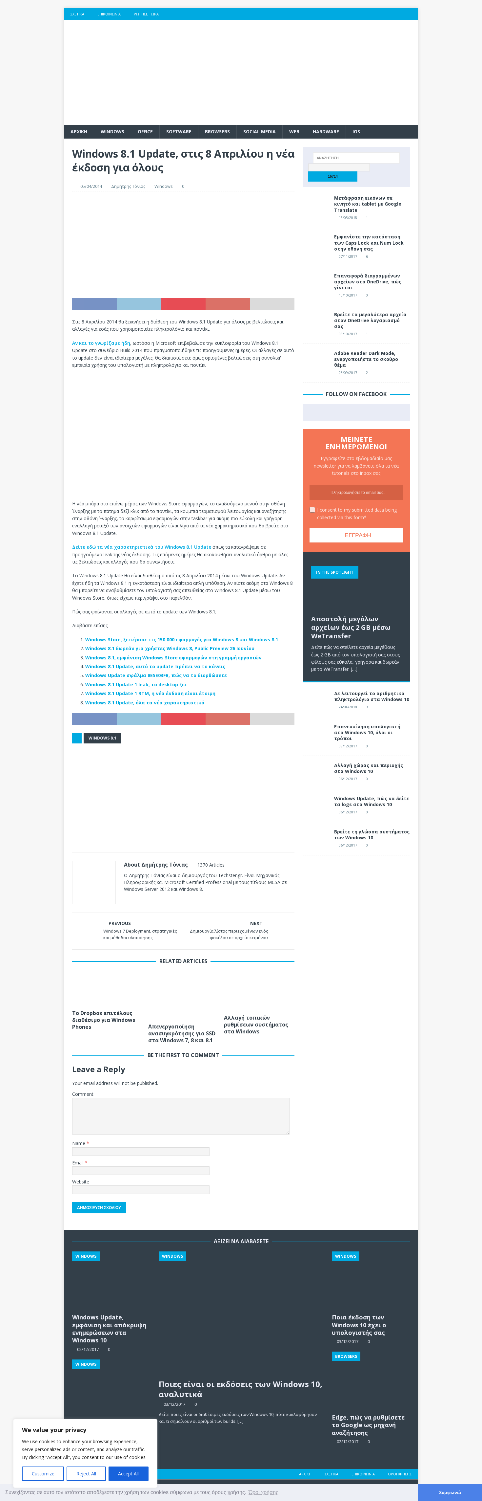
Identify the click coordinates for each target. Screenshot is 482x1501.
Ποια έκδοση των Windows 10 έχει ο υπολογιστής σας (359, 1324)
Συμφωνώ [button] (450, 1492)
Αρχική (305, 1473)
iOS (356, 131)
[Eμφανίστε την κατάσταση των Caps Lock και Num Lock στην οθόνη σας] (316, 244)
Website (80, 1182)
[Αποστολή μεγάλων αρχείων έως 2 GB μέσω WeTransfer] (356, 586)
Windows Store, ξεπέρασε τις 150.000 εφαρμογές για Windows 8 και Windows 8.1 (181, 639)
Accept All (128, 1473)
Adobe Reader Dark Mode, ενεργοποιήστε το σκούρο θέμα (366, 359)
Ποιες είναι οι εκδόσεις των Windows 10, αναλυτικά (240, 1389)
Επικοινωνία (109, 13)
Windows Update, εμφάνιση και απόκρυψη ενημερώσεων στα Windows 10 (109, 1328)
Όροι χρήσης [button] (263, 1492)
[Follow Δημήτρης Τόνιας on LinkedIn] (167, 900)
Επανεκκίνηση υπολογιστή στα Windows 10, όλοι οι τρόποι (367, 732)
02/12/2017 (347, 1442)
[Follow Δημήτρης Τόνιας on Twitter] (145, 900)
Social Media (259, 131)
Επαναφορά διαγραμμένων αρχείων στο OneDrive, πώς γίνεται (367, 282)
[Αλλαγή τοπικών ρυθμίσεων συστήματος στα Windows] (259, 991)
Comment (82, 1094)
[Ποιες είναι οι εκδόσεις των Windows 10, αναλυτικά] (241, 1313)
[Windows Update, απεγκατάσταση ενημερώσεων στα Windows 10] (111, 1388)
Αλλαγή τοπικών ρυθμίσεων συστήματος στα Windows (256, 1024)
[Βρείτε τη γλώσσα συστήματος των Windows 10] (316, 839)
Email (78, 1162)
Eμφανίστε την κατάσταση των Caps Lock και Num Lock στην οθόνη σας (369, 242)
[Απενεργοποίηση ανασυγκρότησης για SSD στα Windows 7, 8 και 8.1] (183, 995)
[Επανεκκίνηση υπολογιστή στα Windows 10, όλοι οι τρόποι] (316, 733)
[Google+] (386, 14)
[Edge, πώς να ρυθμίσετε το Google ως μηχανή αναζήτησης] (371, 1381)
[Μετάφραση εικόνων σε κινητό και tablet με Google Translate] (316, 205)
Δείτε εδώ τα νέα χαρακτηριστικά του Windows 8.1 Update (141, 547)
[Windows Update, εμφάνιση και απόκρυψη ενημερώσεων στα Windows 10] (111, 1280)
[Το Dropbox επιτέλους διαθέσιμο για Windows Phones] (107, 988)
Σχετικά (77, 13)
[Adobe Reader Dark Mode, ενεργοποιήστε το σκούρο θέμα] (316, 360)
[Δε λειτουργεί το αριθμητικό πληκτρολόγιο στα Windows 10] (316, 700)
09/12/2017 (348, 745)
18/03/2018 (348, 217)
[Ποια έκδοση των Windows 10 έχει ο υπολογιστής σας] (371, 1280)
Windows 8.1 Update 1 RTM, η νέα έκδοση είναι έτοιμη (150, 693)
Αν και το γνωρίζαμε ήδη (101, 343)
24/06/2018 (348, 706)
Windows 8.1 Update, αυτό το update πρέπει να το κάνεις (155, 666)
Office (145, 131)
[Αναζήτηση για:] (356, 158)
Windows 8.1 (102, 738)
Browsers (217, 131)
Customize (43, 1473)
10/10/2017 (348, 295)
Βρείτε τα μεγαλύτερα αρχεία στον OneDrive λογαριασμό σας (370, 320)
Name (79, 1143)
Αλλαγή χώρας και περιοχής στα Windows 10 (368, 768)
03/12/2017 (174, 1404)
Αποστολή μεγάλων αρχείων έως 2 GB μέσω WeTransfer (351, 627)
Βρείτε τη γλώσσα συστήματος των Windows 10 (372, 834)
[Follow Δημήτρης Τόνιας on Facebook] (134, 900)
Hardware (326, 131)
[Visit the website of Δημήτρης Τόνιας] (126, 900)
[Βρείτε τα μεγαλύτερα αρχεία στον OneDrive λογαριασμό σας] (316, 321)
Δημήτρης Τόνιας (128, 186)
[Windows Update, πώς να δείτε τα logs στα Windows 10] (316, 805)
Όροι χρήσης (400, 1473)
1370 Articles (211, 865)
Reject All (86, 1473)
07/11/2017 (348, 256)
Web (294, 131)
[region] (85, 1453)
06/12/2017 (348, 778)
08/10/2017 (348, 333)
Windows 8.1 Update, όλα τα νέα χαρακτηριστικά (145, 702)
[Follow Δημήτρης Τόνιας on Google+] (156, 900)
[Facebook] (361, 14)
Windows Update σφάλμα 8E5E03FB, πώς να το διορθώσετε (156, 675)
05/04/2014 (91, 186)
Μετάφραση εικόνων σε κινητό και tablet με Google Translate (367, 204)
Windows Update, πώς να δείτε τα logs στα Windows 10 (371, 801)
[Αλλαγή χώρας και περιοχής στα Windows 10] (316, 772)
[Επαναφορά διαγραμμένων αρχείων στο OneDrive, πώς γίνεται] (316, 283)
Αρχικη (78, 131)
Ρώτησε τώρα (146, 13)
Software (178, 131)
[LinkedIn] (399, 14)
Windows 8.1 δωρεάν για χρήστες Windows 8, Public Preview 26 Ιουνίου (169, 648)
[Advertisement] (298, 72)
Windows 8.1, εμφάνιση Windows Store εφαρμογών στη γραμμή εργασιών (173, 657)
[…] (354, 669)
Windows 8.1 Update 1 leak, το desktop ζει (136, 684)
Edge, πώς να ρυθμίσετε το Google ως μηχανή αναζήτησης (368, 1425)
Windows (112, 131)
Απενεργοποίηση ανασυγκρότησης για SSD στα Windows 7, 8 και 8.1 (181, 1033)
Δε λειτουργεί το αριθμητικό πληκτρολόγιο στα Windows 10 (371, 696)
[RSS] (412, 14)
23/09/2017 (348, 372)
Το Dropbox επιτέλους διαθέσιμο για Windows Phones (103, 1019)
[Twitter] (374, 14)
